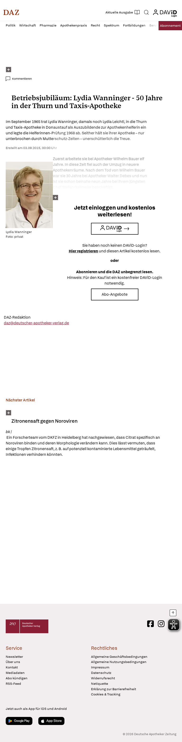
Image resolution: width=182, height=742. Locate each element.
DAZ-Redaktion (17, 317)
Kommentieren (22, 79)
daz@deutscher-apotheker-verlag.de (36, 323)
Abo (170, 25)
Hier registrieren (83, 251)
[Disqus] (90, 531)
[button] (11, 12)
